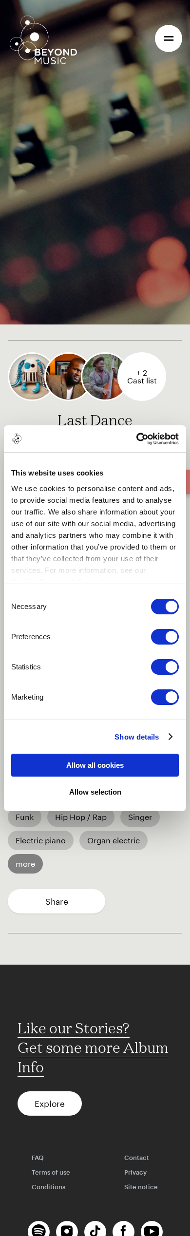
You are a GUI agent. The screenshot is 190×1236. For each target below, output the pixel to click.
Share (56, 901)
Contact (136, 1157)
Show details (136, 737)
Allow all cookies (95, 765)
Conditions (48, 1187)
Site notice (141, 1187)
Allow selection (95, 792)
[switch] (165, 637)
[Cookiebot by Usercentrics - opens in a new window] (137, 439)
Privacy (135, 1172)
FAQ (38, 1157)
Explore (50, 1103)
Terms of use (51, 1172)
